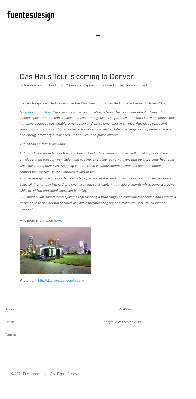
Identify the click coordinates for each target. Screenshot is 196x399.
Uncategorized (136, 85)
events (76, 85)
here (57, 220)
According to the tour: (36, 112)
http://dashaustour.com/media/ (61, 280)
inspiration (90, 85)
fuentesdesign (34, 85)
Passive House (111, 85)
